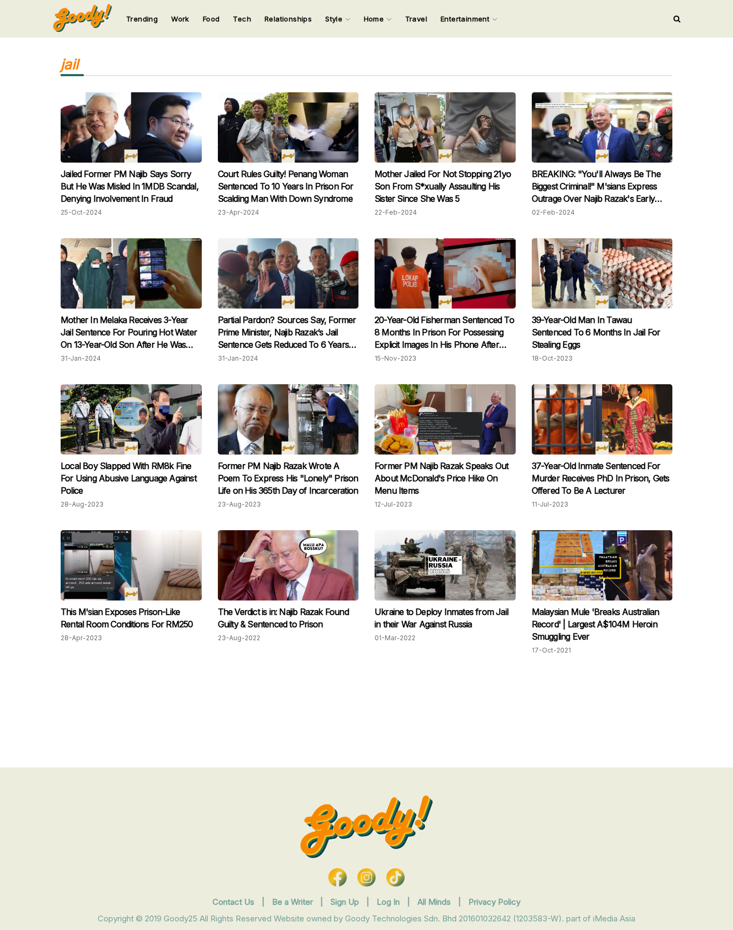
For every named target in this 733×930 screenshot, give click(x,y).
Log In (389, 902)
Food (211, 18)
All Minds (435, 902)
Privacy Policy (494, 902)
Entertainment (466, 18)
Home (375, 18)
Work (180, 18)
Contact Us (233, 902)
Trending (142, 18)
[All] (676, 18)
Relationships (288, 18)
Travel (416, 18)
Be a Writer (292, 902)
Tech (242, 18)
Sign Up (346, 902)
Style (334, 18)
